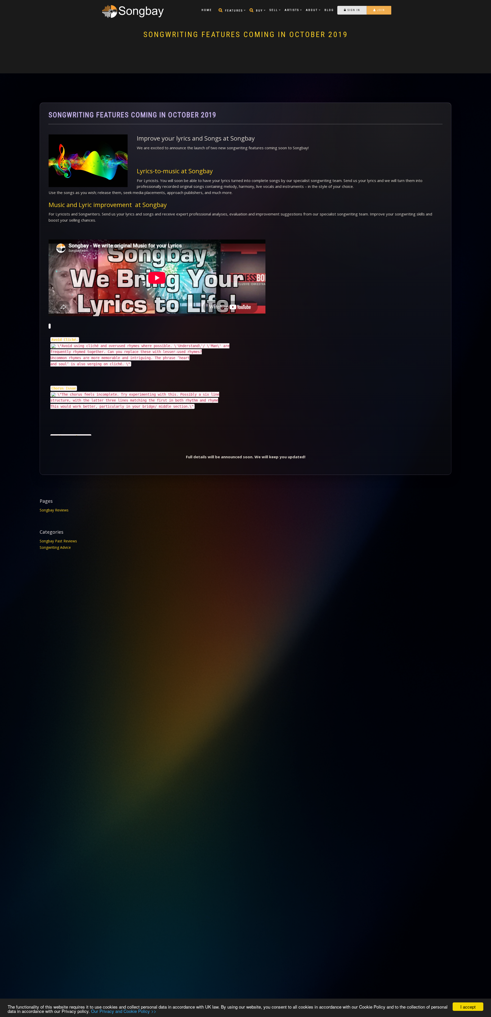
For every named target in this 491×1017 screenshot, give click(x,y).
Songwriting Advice (55, 547)
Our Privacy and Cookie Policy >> (123, 1011)
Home (207, 10)
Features (234, 10)
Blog (329, 10)
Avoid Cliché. (64, 340)
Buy (259, 10)
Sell (274, 10)
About (312, 10)
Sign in (353, 10)
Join (380, 10)
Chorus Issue (63, 388)
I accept (468, 1006)
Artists (292, 10)
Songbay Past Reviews (58, 541)
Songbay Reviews (54, 510)
